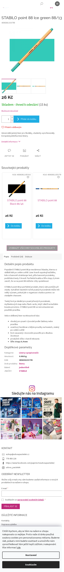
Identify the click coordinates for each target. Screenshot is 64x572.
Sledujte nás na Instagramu (33, 393)
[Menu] (57, 4)
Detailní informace (9, 141)
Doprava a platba (9, 524)
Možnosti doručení (9, 111)
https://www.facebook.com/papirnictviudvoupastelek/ (30, 463)
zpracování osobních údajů (30, 499)
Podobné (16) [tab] (17, 256)
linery (22, 363)
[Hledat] (42, 4)
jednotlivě (24, 367)
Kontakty (5, 520)
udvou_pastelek (13, 467)
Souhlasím (31, 564)
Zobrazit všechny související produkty (32, 248)
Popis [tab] (6, 256)
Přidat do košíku (28, 119)
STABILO (23, 371)
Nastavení (30, 555)
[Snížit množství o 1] (12, 121)
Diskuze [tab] (28, 256)
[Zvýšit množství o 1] (12, 117)
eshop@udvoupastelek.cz (17, 454)
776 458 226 (11, 458)
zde (19, 547)
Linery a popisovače (29, 352)
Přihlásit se (10, 506)
